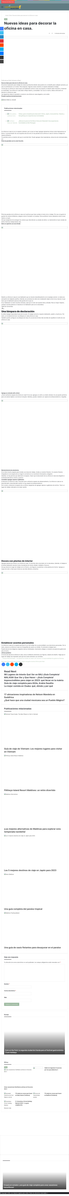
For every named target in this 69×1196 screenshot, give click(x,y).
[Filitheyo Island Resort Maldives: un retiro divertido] (34, 772)
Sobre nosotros (7, 1151)
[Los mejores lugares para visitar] (13, 7)
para (40, 661)
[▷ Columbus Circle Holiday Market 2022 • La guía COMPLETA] (9, 1103)
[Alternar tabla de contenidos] (2, 308)
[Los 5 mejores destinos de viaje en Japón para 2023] (34, 852)
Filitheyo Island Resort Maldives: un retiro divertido (29, 790)
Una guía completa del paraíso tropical (23, 909)
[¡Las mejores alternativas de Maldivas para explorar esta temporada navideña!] (34, 810)
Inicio (6, 15)
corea (11, 661)
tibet (43, 661)
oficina (37, 661)
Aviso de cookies (7, 1139)
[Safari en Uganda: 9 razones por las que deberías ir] (38, 1070)
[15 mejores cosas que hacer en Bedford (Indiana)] (38, 1095)
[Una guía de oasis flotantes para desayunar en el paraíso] (34, 929)
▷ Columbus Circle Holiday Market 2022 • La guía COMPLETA (23, 1103)
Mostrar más (7, 1108)
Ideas (19, 661)
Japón (23, 661)
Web (5, 997)
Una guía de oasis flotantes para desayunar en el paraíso (32, 947)
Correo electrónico (10, 990)
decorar (16, 661)
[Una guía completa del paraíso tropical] (34, 890)
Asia (10, 15)
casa (5, 661)
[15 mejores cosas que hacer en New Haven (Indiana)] (9, 1095)
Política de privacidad (9, 1148)
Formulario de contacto (9, 1145)
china (8, 661)
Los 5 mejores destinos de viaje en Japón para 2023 (30, 870)
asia (2, 661)
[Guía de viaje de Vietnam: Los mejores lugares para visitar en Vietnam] (34, 730)
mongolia (27, 661)
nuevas (33, 661)
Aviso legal (6, 1142)
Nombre (7, 984)
